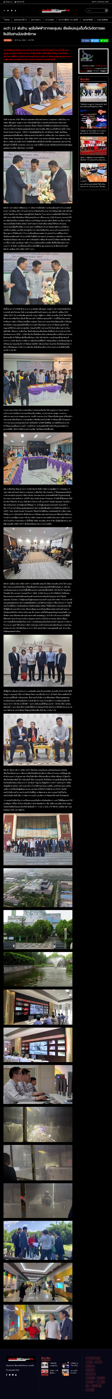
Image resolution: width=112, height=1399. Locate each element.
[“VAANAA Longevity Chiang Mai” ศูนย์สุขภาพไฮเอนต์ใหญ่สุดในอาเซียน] (93, 92)
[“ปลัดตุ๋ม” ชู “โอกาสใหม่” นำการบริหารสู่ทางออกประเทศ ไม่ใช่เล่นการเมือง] (93, 119)
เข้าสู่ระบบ (8, 2)
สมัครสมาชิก (20, 2)
